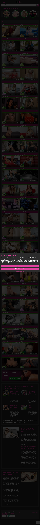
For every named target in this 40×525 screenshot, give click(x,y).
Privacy (21, 271)
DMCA (23, 271)
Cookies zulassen (20, 266)
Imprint (17, 271)
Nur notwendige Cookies (20, 268)
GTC (19, 271)
